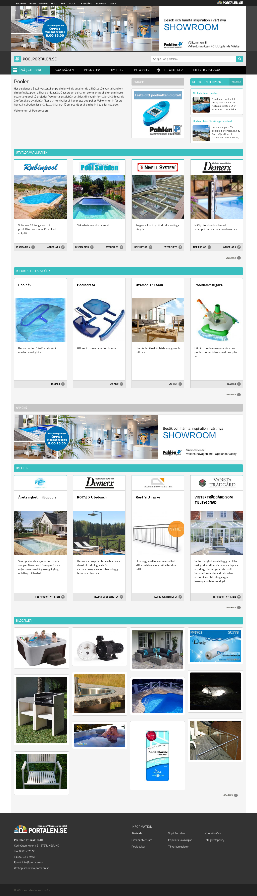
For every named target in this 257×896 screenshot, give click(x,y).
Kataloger (142, 70)
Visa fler (236, 81)
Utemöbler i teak (149, 285)
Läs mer (55, 384)
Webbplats (53, 247)
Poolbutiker (138, 846)
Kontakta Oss (213, 833)
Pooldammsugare (209, 285)
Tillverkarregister (178, 846)
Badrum (21, 3)
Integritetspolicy (214, 840)
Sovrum (101, 3)
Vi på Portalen (176, 833)
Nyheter (117, 70)
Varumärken (64, 70)
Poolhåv (24, 285)
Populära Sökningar (180, 840)
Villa (113, 3)
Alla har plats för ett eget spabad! (212, 121)
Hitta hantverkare (207, 70)
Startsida (137, 833)
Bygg (33, 3)
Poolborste (86, 285)
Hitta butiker (173, 70)
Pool (72, 3)
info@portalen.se (32, 862)
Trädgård (85, 3)
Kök (63, 3)
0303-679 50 (27, 851)
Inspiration (92, 70)
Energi (43, 3)
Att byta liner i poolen (205, 93)
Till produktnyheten (47, 596)
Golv (54, 3)
